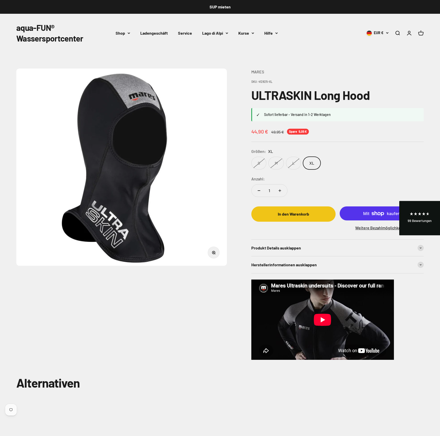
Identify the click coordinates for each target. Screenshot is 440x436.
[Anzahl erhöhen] (279, 190)
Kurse (243, 32)
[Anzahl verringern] (259, 190)
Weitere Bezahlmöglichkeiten (381, 227)
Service (185, 32)
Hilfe (268, 32)
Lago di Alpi (212, 32)
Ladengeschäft (154, 32)
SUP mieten (220, 6)
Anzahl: (258, 178)
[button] (419, 218)
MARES (257, 71)
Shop (120, 32)
